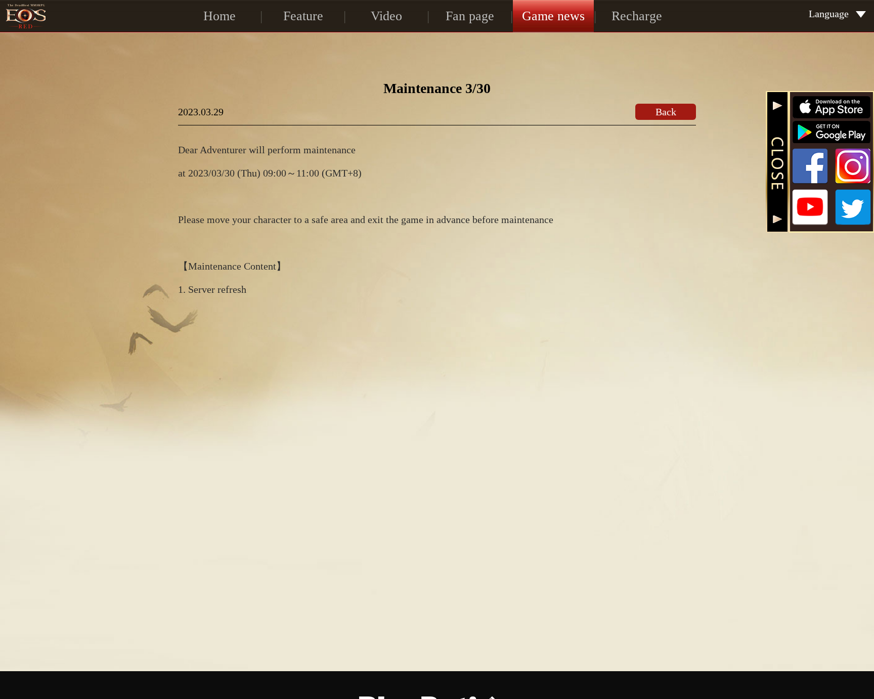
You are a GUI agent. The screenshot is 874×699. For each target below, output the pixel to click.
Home (219, 16)
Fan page (470, 16)
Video (386, 16)
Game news (553, 16)
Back (666, 111)
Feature (303, 16)
